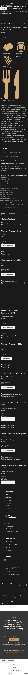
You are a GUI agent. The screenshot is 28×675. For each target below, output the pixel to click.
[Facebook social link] (12, 1)
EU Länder (19, 8)
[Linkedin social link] (16, 1)
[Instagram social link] (14, 1)
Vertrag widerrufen (8, 660)
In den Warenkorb (15, 152)
